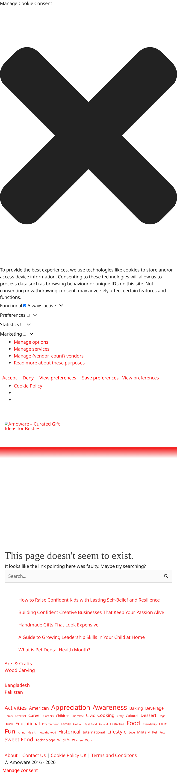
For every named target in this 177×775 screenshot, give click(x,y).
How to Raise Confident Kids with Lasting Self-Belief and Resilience (89, 600)
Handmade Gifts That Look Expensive (58, 625)
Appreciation (70, 707)
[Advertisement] (88, 500)
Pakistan (14, 692)
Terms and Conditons (114, 755)
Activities (16, 707)
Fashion (77, 724)
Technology (45, 739)
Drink (9, 724)
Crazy (120, 716)
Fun (10, 731)
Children (62, 715)
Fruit (163, 723)
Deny (28, 378)
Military (143, 732)
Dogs (162, 716)
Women (77, 740)
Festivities (117, 724)
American (39, 708)
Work (88, 740)
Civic (90, 715)
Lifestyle (117, 731)
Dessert (148, 715)
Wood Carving (20, 670)
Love (132, 732)
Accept (9, 378)
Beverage (154, 708)
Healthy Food (48, 732)
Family (66, 724)
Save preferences (100, 378)
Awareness (110, 707)
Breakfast (20, 716)
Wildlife (63, 739)
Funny (21, 732)
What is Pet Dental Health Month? (54, 650)
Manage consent (20, 770)
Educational (27, 724)
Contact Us (34, 755)
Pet (154, 732)
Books (9, 716)
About (11, 755)
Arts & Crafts (18, 663)
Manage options (31, 342)
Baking (136, 708)
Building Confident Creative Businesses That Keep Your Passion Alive (91, 612)
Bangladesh (17, 685)
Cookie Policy (28, 386)
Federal (103, 724)
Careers (48, 716)
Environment (50, 724)
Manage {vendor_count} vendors (49, 356)
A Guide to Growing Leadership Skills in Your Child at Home (81, 637)
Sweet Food (19, 739)
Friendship (149, 724)
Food (133, 723)
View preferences (57, 378)
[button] (88, 136)
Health (32, 732)
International (94, 732)
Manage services (32, 349)
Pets (162, 732)
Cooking (106, 715)
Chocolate (78, 716)
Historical (69, 731)
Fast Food (91, 724)
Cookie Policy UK (68, 755)
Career (34, 715)
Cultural (132, 715)
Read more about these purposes (49, 363)
